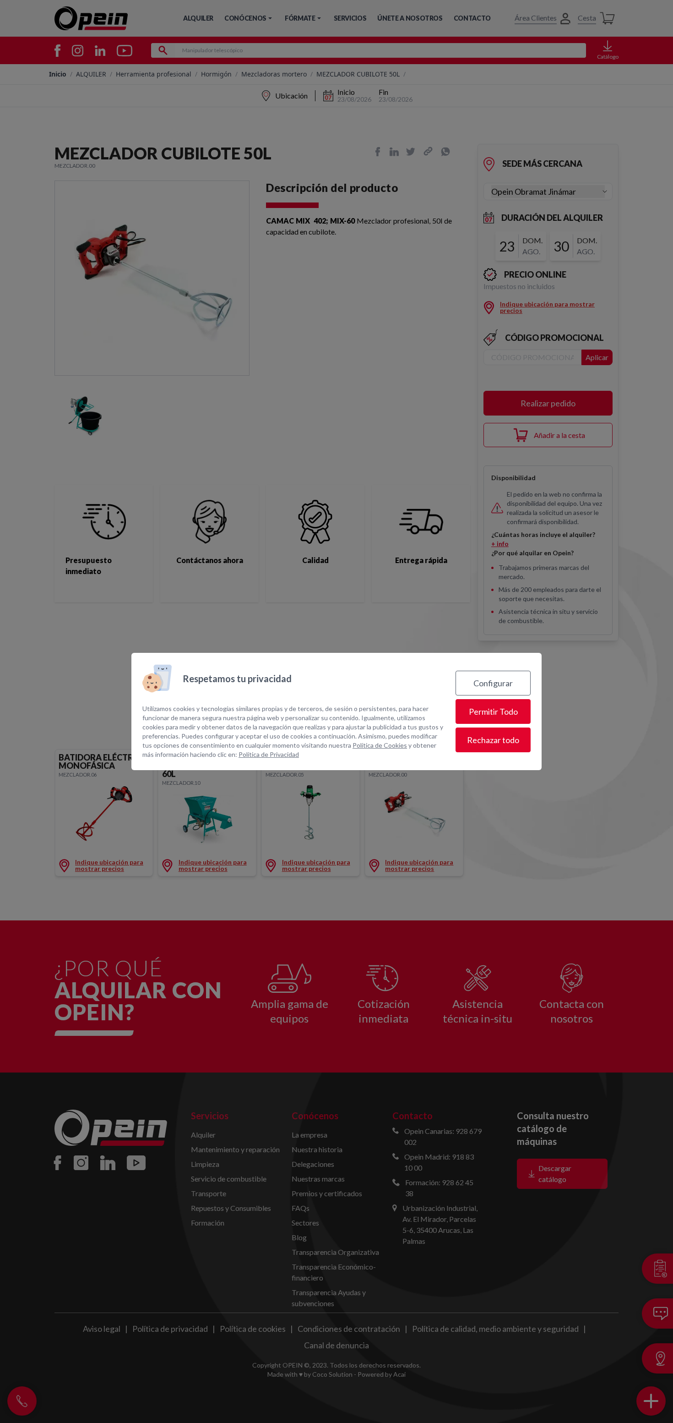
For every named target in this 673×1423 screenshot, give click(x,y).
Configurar (493, 683)
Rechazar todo (493, 740)
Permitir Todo (493, 711)
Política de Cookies (380, 745)
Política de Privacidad (269, 754)
